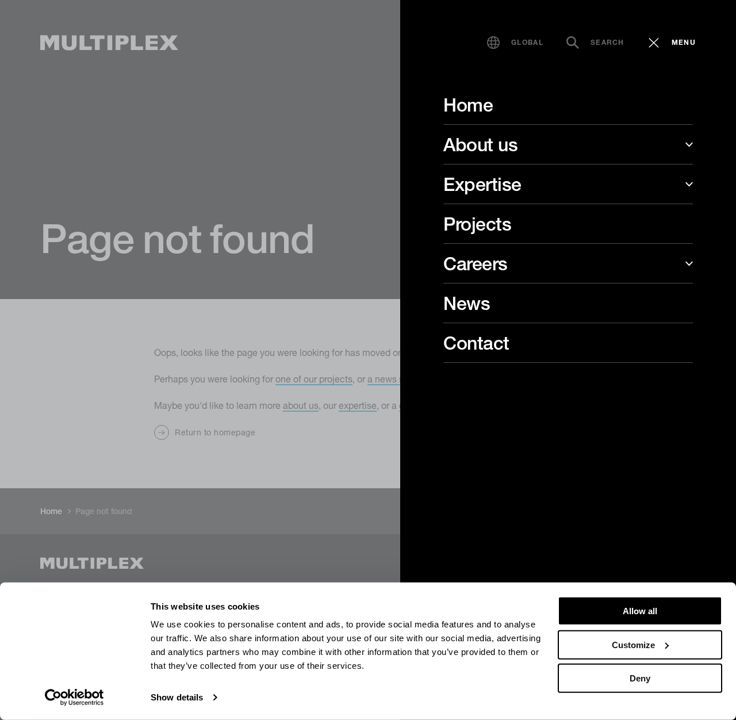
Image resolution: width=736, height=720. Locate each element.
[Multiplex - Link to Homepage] (109, 43)
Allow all (640, 611)
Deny (640, 678)
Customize (633, 644)
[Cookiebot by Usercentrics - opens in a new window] (74, 697)
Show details (177, 697)
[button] (515, 42)
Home (468, 105)
